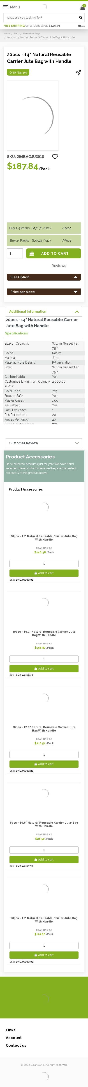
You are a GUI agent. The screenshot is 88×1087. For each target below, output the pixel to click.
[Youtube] (57, 1011)
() (83, 26)
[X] (36, 1011)
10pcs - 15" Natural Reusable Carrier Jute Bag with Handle (43, 919)
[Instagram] (43, 1011)
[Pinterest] (50, 1011)
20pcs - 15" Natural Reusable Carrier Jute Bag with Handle (43, 537)
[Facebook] (29, 1011)
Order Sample (18, 72)
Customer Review (23, 443)
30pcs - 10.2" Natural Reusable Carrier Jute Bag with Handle (44, 633)
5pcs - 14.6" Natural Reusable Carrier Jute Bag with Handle (44, 824)
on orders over (31, 25)
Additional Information (27, 311)
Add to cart (46, 573)
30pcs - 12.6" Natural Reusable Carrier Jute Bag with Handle (44, 728)
